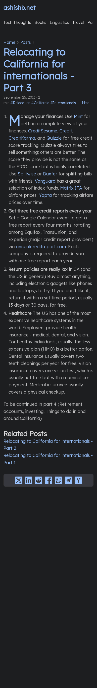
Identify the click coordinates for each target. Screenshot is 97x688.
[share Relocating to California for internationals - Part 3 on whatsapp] (58, 480)
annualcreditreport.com (41, 246)
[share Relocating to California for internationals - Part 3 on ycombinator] (78, 480)
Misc (85, 103)
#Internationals (63, 103)
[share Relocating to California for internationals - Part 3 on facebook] (48, 480)
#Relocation (20, 103)
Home (9, 42)
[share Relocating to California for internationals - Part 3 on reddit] (38, 480)
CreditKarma (21, 138)
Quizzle (54, 138)
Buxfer (50, 174)
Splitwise (27, 174)
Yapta (45, 195)
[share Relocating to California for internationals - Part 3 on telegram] (68, 480)
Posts (25, 42)
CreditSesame (42, 131)
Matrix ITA (71, 188)
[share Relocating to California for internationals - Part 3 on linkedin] (28, 480)
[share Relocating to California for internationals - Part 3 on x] (18, 480)
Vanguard (45, 181)
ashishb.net (19, 7)
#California (40, 103)
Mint (78, 116)
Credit (65, 131)
